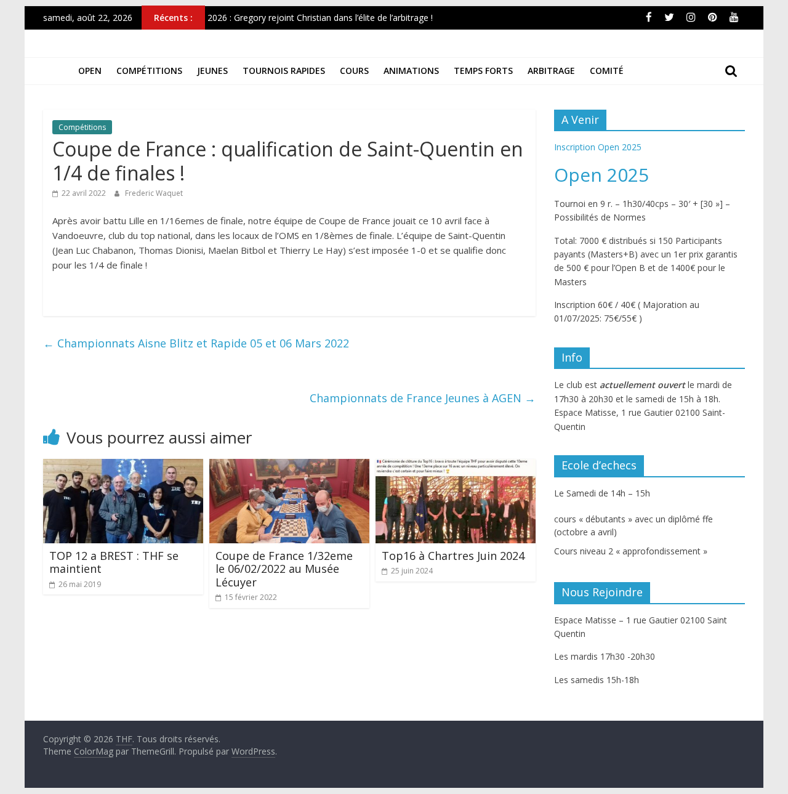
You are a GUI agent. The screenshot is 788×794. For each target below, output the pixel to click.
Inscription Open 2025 (597, 147)
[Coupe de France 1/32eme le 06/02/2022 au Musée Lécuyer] (289, 466)
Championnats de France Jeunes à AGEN (423, 398)
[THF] (57, 71)
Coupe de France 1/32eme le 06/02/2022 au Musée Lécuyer (284, 568)
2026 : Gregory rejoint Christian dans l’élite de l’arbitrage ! (320, 20)
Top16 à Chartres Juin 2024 (453, 555)
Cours (354, 70)
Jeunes (212, 70)
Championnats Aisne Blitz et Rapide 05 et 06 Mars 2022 (196, 343)
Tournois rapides (284, 70)
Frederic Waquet (154, 193)
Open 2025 (601, 174)
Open (90, 70)
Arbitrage (551, 70)
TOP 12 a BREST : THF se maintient (114, 562)
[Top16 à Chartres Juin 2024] (456, 466)
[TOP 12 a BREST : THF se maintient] (123, 466)
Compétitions (149, 70)
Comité (607, 70)
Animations (411, 70)
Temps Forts (483, 70)
